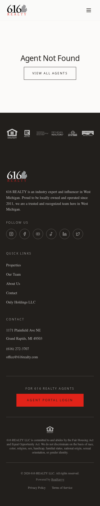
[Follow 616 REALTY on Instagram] (11, 234)
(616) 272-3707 (17, 348)
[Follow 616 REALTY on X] (78, 234)
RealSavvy (57, 479)
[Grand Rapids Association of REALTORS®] (73, 133)
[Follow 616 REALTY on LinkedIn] (64, 234)
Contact (11, 292)
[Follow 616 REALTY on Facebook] (24, 234)
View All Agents (50, 73)
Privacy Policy (37, 487)
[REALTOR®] (27, 133)
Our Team (13, 274)
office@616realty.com (22, 356)
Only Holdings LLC (20, 302)
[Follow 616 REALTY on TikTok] (51, 234)
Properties (13, 265)
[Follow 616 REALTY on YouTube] (38, 234)
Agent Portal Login (50, 400)
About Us (13, 283)
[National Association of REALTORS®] (42, 133)
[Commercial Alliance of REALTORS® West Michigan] (88, 133)
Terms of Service (62, 487)
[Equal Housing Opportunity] (12, 133)
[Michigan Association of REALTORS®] (58, 133)
